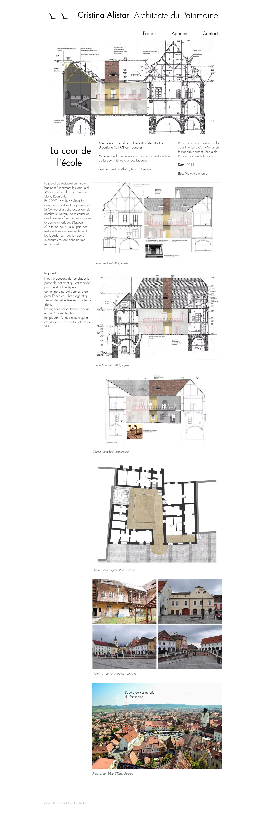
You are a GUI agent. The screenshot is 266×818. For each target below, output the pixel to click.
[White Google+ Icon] (199, 803)
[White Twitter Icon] (194, 803)
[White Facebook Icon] (189, 803)
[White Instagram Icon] (204, 803)
